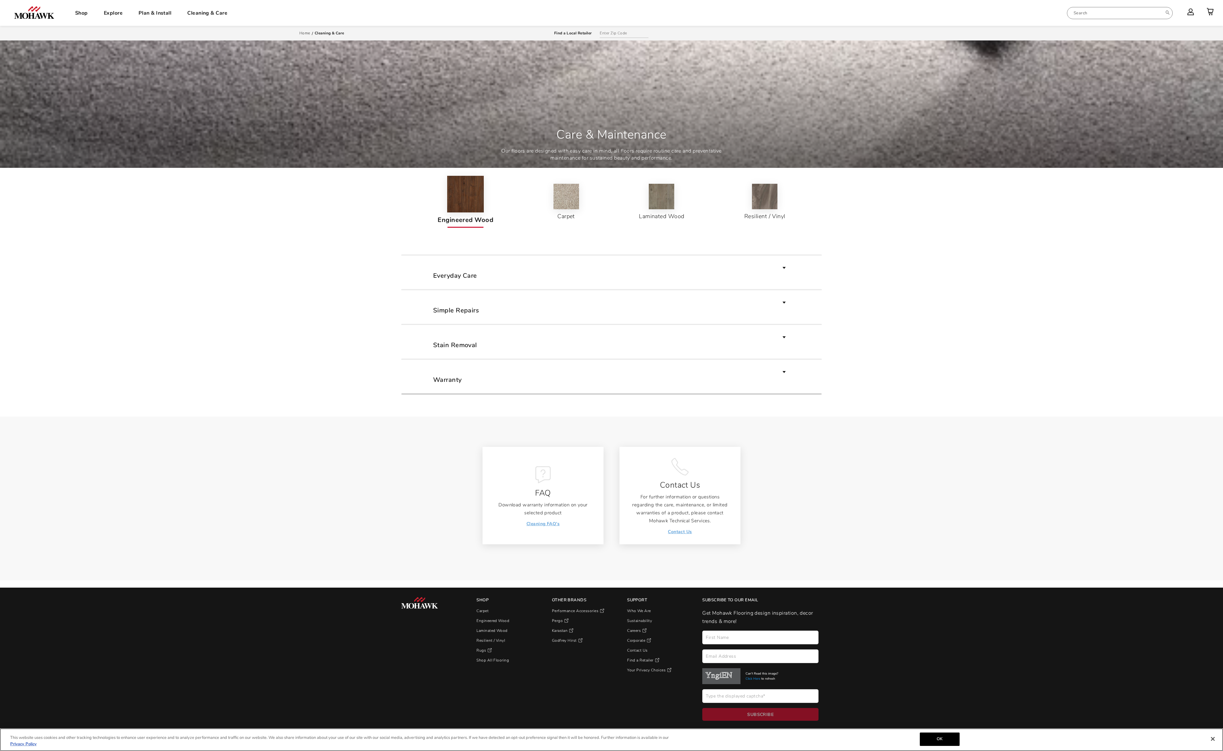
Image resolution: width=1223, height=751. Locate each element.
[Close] (1213, 739)
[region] (611, 739)
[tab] (465, 202)
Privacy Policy (23, 744)
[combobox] (1120, 13)
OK (939, 739)
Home (304, 33)
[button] (611, 272)
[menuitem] (1119, 13)
